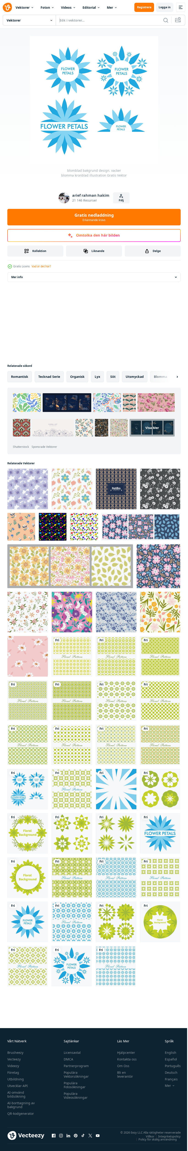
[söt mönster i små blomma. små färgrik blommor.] (72, 489)
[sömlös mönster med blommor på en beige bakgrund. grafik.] (21, 527)
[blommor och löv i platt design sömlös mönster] (160, 612)
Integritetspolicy (166, 1136)
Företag (13, 1072)
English (167, 1052)
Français (167, 1079)
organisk (77, 376)
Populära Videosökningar (74, 1095)
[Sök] (166, 20)
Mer (110, 7)
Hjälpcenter (124, 1052)
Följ (121, 200)
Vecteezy (14, 1059)
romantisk (19, 376)
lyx (97, 376)
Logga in (165, 7)
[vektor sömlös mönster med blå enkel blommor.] (116, 612)
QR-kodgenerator (20, 1113)
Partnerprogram (75, 1066)
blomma (160, 376)
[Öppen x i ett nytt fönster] (90, 1135)
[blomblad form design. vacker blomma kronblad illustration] (160, 789)
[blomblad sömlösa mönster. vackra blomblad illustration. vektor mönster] (72, 656)
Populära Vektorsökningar (75, 1074)
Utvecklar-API (17, 1086)
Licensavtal (71, 1052)
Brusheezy (15, 1052)
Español (167, 1059)
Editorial (89, 7)
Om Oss (121, 1066)
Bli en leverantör (123, 1074)
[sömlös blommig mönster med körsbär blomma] (27, 489)
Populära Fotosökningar (73, 1085)
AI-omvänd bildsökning (16, 1094)
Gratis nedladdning (94, 217)
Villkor (146, 1136)
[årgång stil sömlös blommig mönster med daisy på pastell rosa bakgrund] (27, 656)
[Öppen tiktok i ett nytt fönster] (83, 1135)
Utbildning (15, 1079)
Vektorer (23, 7)
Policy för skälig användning (154, 1139)
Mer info (17, 277)
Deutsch (167, 1072)
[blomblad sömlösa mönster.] (72, 789)
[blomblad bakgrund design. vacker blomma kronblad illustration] (27, 789)
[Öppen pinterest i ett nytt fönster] (75, 1135)
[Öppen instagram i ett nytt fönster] (61, 1135)
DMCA (67, 1059)
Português (169, 1066)
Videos (66, 7)
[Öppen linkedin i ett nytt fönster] (68, 1135)
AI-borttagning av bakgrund (21, 1105)
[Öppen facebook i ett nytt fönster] (53, 1135)
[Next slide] (170, 376)
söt (113, 376)
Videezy (13, 1066)
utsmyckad (135, 376)
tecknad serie (49, 376)
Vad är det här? (41, 266)
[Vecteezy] (7, 7)
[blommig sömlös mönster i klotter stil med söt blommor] (27, 612)
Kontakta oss (125, 1059)
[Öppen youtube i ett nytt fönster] (98, 1135)
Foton (45, 7)
